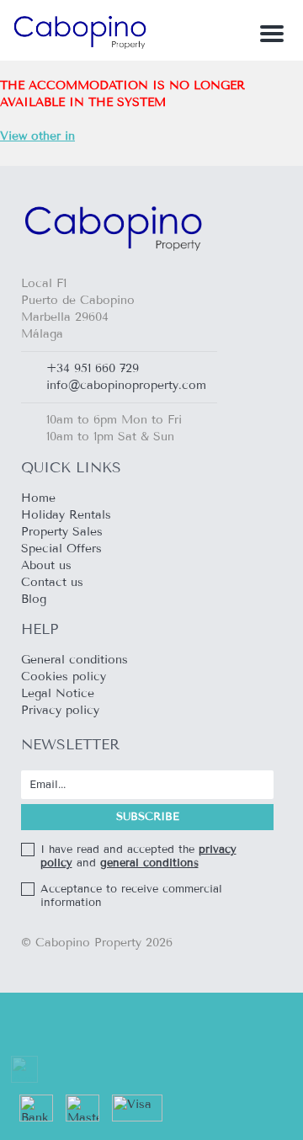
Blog (33, 599)
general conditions (149, 863)
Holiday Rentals (66, 515)
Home (38, 498)
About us (46, 565)
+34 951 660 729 (92, 368)
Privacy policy (60, 710)
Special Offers (61, 548)
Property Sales (62, 532)
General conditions (74, 660)
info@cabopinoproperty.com (126, 385)
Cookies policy (63, 676)
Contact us (52, 582)
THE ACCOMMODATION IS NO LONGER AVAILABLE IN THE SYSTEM (122, 110)
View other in (37, 136)
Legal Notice (57, 693)
